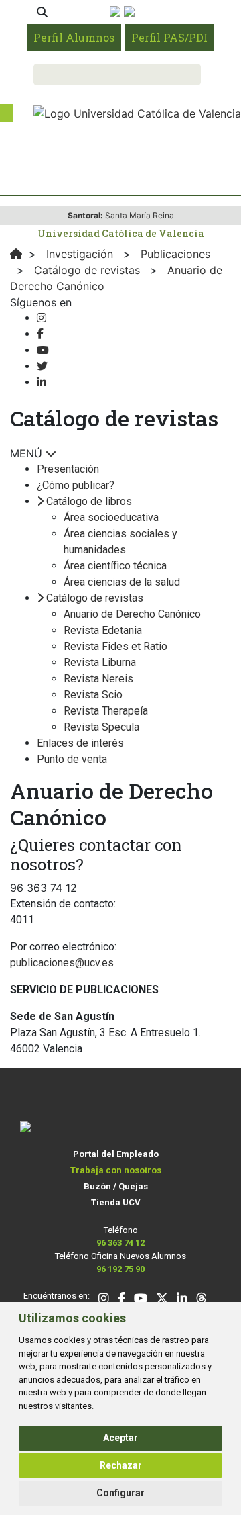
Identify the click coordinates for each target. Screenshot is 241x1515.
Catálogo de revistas (94, 598)
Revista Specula (101, 727)
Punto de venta (72, 759)
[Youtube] (43, 350)
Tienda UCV (116, 1202)
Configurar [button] (120, 1492)
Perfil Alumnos (73, 37)
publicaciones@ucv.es (62, 962)
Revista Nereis (98, 678)
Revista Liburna (100, 662)
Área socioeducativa (111, 517)
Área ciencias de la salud (122, 582)
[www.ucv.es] (16, 254)
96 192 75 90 (120, 1269)
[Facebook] (40, 334)
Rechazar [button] (121, 1465)
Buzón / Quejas (116, 1186)
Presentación (68, 469)
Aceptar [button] (120, 1437)
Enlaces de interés (80, 743)
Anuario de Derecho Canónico (132, 614)
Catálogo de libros (89, 501)
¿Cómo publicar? (75, 485)
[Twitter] (42, 366)
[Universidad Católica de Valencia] (137, 112)
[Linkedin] (41, 382)
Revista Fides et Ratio (115, 646)
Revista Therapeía (106, 710)
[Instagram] (41, 318)
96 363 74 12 (120, 1243)
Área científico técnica (115, 565)
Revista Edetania (103, 630)
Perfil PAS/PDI (169, 37)
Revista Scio (93, 694)
